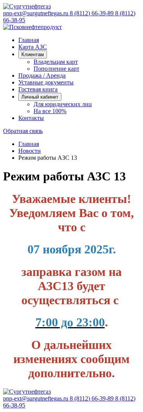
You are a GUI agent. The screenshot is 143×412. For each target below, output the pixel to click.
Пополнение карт (56, 68)
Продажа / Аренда (42, 75)
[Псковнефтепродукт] (32, 27)
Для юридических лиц (63, 104)
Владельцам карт (56, 61)
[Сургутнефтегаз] (27, 6)
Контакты (31, 118)
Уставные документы (46, 82)
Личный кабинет (39, 97)
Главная (28, 40)
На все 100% (50, 111)
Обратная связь (23, 131)
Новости (29, 151)
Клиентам (32, 54)
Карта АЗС (32, 47)
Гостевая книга (38, 89)
